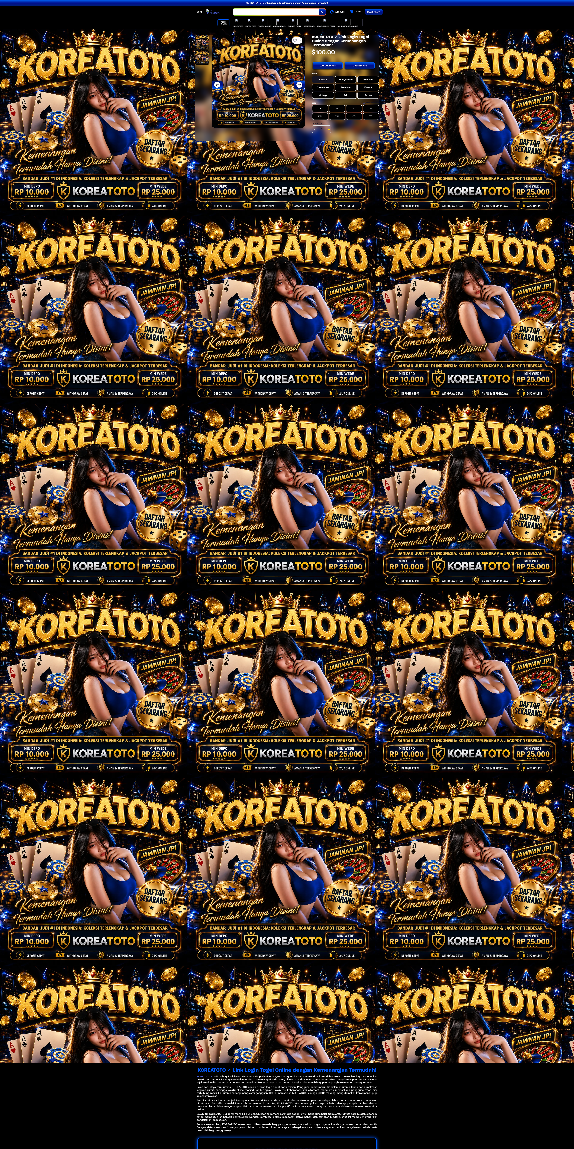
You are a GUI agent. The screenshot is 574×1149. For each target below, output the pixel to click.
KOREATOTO (204, 1076)
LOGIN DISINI (360, 65)
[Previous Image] (217, 85)
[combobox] (276, 12)
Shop (199, 11)
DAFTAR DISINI (328, 65)
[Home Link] (216, 11)
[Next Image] (299, 85)
